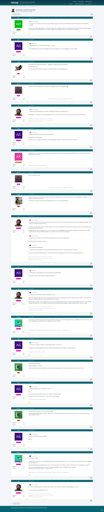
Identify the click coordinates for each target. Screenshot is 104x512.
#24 (92, 83)
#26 (92, 128)
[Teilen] (92, 14)
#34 (92, 338)
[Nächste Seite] (21, 14)
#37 (92, 408)
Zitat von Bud (33, 132)
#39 (92, 452)
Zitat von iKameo (34, 386)
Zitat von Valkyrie (34, 220)
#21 (92, 17)
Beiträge (13, 33)
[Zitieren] (91, 36)
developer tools (65, 330)
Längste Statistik (32, 330)
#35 (92, 360)
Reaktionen (14, 32)
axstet (39, 165)
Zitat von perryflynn (35, 342)
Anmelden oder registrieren (79, 3)
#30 (92, 216)
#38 (92, 430)
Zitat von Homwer (34, 109)
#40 (92, 481)
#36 (92, 382)
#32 (92, 288)
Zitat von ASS (34, 245)
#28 (92, 172)
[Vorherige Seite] (12, 14)
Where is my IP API (57, 330)
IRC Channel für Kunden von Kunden (44, 330)
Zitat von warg (34, 43)
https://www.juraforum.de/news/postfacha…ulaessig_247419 (40, 468)
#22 (92, 39)
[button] (89, 4)
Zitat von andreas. (34, 21)
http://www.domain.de (41, 396)
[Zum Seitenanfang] (102, 510)
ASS (38, 351)
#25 (92, 105)
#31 (92, 266)
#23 (92, 61)
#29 (92, 194)
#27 (92, 150)
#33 (92, 316)
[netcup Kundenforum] (23, 2)
